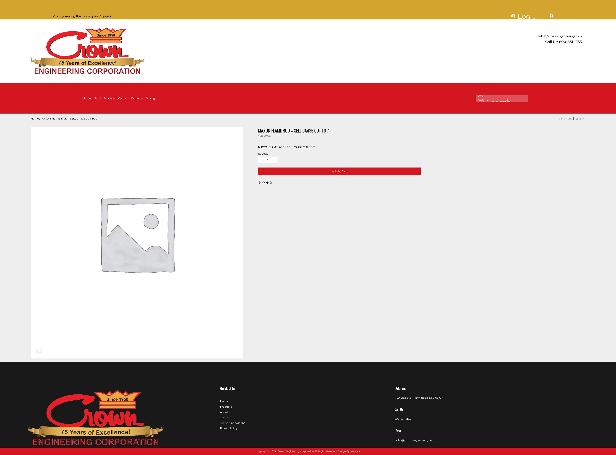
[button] (551, 15)
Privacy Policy (228, 428)
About (224, 412)
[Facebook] (263, 182)
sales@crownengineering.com (560, 36)
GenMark (355, 451)
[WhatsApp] (259, 182)
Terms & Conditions (232, 422)
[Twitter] (271, 182)
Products (226, 406)
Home (224, 401)
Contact (225, 417)
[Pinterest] (267, 182)
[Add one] (274, 160)
